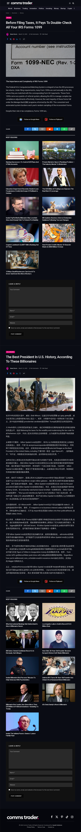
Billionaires (10, 352)
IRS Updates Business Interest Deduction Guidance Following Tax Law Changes (56, 219)
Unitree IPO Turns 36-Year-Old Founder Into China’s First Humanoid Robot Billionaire (57, 679)
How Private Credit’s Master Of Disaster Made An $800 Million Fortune (56, 246)
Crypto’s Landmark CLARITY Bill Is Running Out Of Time (22, 246)
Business (17, 8)
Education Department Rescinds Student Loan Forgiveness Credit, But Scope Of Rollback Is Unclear (22, 191)
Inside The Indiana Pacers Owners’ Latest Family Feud (20, 735)
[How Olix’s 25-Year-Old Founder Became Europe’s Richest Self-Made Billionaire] (58, 639)
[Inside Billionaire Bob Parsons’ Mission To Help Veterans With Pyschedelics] (22, 666)
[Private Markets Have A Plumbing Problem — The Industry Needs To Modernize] (58, 150)
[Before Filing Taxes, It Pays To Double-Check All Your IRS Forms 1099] (40, 60)
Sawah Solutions (57, 825)
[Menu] (8, 3)
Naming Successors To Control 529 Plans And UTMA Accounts (22, 163)
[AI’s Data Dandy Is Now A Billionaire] (58, 693)
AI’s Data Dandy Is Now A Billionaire (54, 704)
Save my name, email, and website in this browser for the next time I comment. (35, 328)
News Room (13, 34)
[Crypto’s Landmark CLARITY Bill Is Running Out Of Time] (22, 233)
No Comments (35, 34)
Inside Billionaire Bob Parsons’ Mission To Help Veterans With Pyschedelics (20, 679)
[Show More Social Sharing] (23, 39)
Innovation (33, 8)
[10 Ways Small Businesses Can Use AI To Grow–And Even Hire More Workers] (22, 260)
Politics (41, 8)
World (10, 8)
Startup (63, 8)
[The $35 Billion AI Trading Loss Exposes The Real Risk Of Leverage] (58, 177)
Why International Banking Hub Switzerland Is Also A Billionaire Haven (22, 625)
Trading (25, 8)
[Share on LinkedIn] (16, 39)
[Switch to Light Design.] (70, 3)
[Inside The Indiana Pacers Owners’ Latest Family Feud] (22, 721)
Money (56, 8)
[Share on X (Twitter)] (10, 39)
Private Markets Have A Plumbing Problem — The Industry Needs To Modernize (58, 163)
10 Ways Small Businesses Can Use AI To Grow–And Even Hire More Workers (20, 273)
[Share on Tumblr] (20, 39)
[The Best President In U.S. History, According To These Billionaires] (40, 394)
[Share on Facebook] (7, 39)
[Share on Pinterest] (13, 39)
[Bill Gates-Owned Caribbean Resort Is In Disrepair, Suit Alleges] (22, 639)
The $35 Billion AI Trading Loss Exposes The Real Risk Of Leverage (58, 190)
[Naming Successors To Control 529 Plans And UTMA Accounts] (22, 150)
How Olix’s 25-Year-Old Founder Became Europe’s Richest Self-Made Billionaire (56, 652)
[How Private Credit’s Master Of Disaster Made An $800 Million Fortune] (58, 233)
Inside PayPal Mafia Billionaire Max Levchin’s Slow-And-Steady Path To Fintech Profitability (22, 219)
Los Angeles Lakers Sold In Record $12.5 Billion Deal (56, 625)
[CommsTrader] (22, 3)
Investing (49, 8)
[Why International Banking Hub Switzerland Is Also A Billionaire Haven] (22, 612)
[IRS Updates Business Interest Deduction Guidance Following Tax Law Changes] (58, 206)
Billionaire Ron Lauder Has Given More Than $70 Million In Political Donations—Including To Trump (22, 707)
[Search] (73, 3)
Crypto (70, 8)
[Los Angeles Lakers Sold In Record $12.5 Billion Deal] (58, 612)
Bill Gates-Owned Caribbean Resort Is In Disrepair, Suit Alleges (20, 652)
